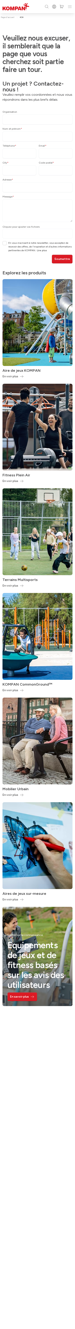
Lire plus (42, 250)
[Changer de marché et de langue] (54, 6)
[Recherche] (46, 6)
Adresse (7, 179)
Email (42, 145)
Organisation (9, 111)
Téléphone (9, 145)
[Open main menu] (69, 6)
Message (8, 196)
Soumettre (62, 259)
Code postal (46, 162)
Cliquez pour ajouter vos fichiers (21, 226)
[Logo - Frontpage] (15, 6)
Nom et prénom (12, 128)
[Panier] (61, 6)
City (5, 162)
